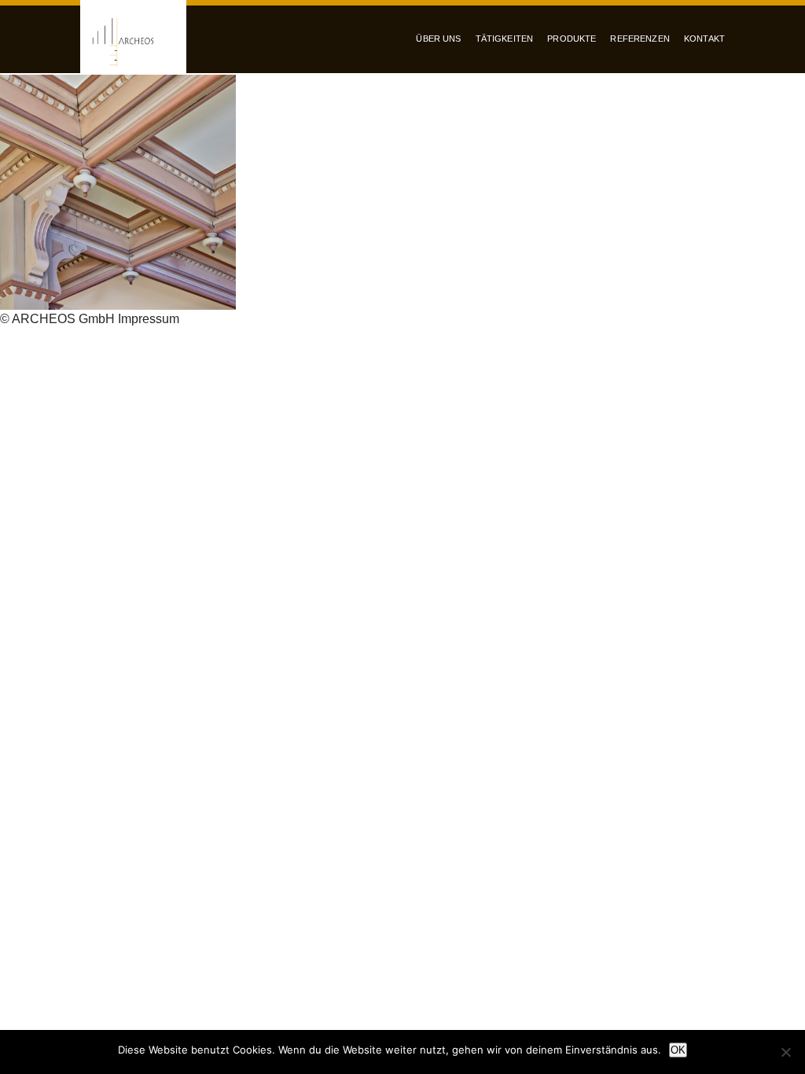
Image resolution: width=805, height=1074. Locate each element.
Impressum (148, 319)
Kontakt (704, 38)
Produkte (571, 38)
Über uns (438, 38)
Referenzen (640, 38)
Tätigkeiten (505, 38)
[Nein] (785, 1052)
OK (678, 1050)
